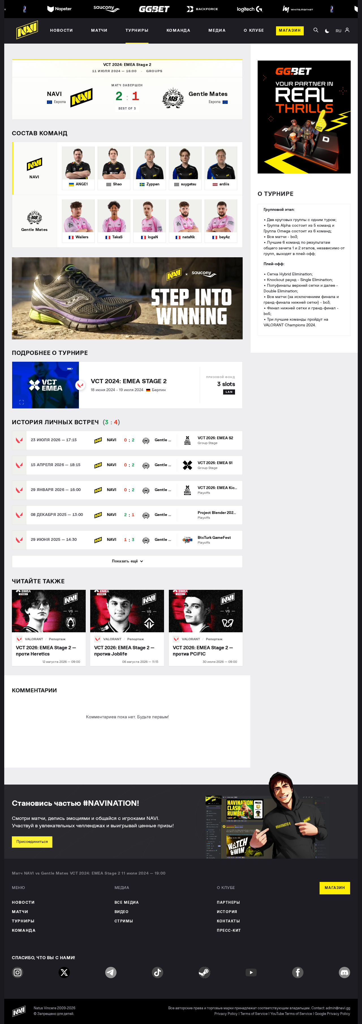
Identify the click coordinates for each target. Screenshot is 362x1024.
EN (338, 46)
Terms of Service (254, 1014)
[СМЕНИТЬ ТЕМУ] (327, 31)
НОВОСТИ (23, 903)
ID (339, 54)
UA (338, 37)
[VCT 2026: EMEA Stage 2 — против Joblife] (127, 628)
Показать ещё (125, 561)
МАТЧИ (20, 912)
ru (338, 31)
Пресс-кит (229, 931)
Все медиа (127, 903)
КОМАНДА (24, 931)
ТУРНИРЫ (23, 921)
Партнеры (228, 903)
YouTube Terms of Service (291, 1014)
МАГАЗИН (335, 888)
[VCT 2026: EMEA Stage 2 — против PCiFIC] (206, 628)
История (227, 912)
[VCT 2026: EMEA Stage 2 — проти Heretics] (49, 628)
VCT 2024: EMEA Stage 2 (127, 65)
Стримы (124, 921)
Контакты (228, 921)
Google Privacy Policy (332, 1014)
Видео (122, 912)
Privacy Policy (226, 1014)
